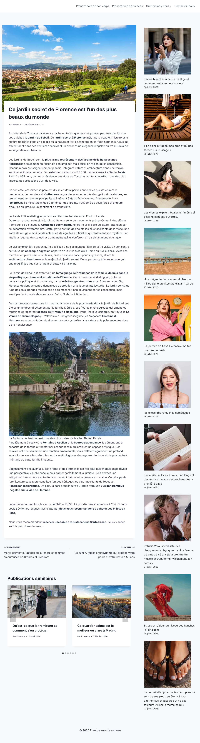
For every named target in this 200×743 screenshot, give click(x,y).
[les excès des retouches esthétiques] (170, 384)
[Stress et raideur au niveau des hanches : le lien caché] (170, 597)
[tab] (63, 653)
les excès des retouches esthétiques (167, 412)
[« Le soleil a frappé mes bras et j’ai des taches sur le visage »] (170, 117)
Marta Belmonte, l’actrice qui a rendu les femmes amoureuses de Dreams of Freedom (34, 552)
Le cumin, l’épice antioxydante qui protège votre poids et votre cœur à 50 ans (105, 552)
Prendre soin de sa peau (127, 6)
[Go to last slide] (13, 618)
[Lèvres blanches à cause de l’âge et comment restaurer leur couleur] (170, 51)
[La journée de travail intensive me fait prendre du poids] (170, 318)
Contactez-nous (185, 6)
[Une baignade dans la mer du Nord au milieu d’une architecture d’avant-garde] (170, 251)
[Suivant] (125, 618)
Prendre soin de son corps (92, 6)
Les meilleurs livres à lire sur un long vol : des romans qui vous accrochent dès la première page (169, 479)
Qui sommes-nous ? (158, 6)
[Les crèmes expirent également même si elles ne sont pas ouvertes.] (170, 184)
